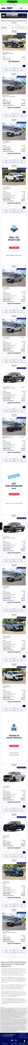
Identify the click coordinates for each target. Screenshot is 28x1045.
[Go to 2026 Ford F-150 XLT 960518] (14, 872)
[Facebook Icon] (12, 1040)
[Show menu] (26, 8)
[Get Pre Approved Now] (14, 488)
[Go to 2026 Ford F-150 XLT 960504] (14, 676)
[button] (26, 2)
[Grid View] (12, 28)
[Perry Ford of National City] (7, 8)
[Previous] (8, 957)
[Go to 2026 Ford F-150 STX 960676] (14, 327)
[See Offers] (14, 15)
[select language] (23, 8)
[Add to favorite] (24, 30)
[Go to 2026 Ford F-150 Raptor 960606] (14, 43)
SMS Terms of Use (23, 1035)
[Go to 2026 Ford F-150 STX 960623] (14, 377)
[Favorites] (16, 8)
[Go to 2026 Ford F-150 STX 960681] (14, 131)
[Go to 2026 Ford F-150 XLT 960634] (14, 776)
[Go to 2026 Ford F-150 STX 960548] (14, 177)
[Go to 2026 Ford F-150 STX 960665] (14, 85)
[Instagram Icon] (16, 1040)
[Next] (20, 957)
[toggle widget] (24, 1041)
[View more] (26, 4)
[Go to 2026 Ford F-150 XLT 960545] (14, 527)
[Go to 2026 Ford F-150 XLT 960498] (14, 626)
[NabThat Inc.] (25, 1037)
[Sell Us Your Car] (14, 239)
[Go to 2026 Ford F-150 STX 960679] (14, 426)
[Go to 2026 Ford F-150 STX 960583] (14, 278)
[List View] (15, 28)
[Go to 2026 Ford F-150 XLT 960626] (14, 826)
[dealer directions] (2, 1035)
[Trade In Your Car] (14, 738)
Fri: (6, 4)
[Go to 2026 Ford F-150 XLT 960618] (14, 577)
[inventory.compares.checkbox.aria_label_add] (3, 30)
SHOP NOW (12, 2)
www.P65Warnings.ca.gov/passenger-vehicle (8, 1031)
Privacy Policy (23, 1033)
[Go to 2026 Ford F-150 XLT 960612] (14, 921)
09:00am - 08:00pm (11, 4)
